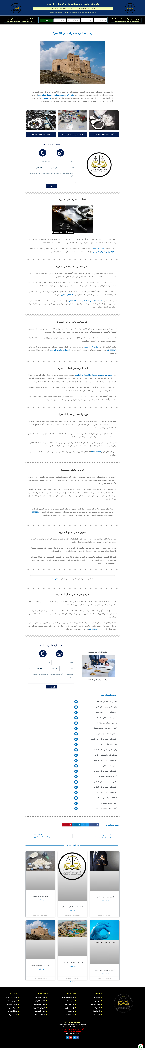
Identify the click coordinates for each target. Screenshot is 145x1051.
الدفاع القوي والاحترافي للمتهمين (105, 252)
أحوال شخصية (61, 12)
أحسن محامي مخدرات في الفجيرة (40, 965)
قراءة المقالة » (105, 900)
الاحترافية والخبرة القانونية (60, 350)
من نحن (89, 12)
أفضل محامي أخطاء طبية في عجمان (72, 907)
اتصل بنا (52, 12)
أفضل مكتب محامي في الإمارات (105, 897)
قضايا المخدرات (83, 12)
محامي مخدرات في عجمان (40, 896)
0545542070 (96, 452)
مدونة (56, 12)
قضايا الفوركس (68, 12)
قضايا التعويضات (75, 12)
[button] (94, 824)
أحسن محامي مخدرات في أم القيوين (105, 970)
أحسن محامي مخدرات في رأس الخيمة (72, 962)
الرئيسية (94, 12)
